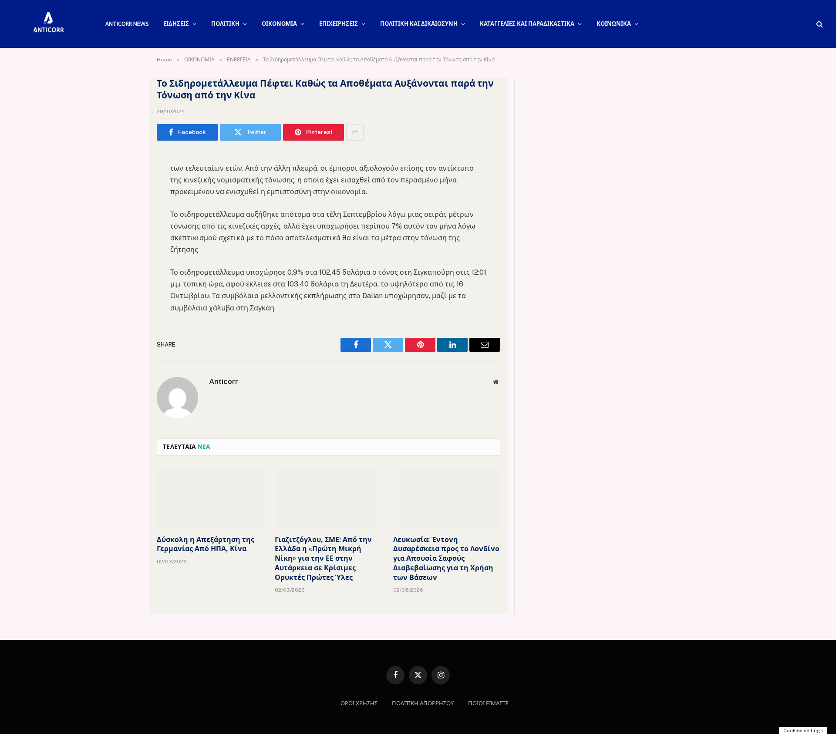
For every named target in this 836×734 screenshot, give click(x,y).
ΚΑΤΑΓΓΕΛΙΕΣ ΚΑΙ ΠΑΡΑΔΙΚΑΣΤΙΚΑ (527, 23)
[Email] (126, 269)
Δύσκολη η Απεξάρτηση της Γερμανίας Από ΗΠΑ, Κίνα (205, 544)
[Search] (819, 24)
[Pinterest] (126, 247)
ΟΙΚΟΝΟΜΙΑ (279, 23)
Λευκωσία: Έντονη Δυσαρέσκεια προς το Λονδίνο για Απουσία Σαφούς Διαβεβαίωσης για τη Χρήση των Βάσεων (446, 558)
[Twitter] (126, 202)
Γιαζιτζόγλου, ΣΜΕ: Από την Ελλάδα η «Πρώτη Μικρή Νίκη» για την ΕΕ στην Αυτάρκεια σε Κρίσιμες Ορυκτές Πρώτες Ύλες (323, 558)
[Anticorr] (48, 24)
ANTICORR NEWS (126, 23)
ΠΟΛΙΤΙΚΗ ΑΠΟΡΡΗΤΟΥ (423, 703)
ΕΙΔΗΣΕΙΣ (176, 23)
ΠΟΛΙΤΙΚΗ (225, 23)
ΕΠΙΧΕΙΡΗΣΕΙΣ (338, 23)
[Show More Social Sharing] (355, 132)
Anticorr (223, 381)
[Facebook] (126, 180)
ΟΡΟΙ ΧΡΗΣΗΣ (359, 703)
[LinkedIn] (126, 224)
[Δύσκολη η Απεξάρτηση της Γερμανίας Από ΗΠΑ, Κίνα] (210, 498)
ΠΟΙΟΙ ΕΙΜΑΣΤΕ (488, 703)
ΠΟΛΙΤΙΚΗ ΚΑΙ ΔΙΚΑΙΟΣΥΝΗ (419, 23)
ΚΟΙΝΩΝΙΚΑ (614, 23)
